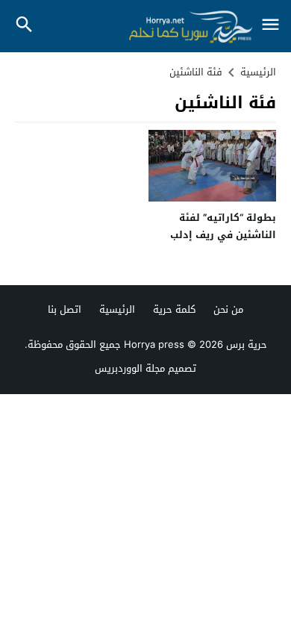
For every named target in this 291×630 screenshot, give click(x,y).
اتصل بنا (64, 309)
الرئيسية (117, 309)
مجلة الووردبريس (130, 368)
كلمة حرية (174, 309)
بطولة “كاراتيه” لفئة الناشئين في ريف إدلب (223, 226)
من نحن (228, 309)
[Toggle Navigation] (270, 25)
